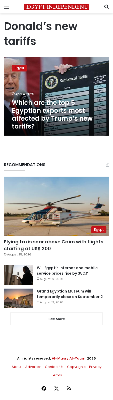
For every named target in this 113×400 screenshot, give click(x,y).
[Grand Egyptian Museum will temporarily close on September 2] (18, 298)
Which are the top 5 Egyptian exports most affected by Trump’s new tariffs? (52, 114)
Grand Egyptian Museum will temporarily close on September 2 (70, 294)
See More (56, 318)
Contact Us (54, 366)
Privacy (95, 366)
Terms (56, 375)
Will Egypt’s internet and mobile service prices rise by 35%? (67, 270)
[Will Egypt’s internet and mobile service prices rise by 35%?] (18, 275)
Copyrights (76, 366)
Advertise (33, 366)
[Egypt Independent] (56, 7)
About (17, 366)
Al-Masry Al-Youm (68, 358)
